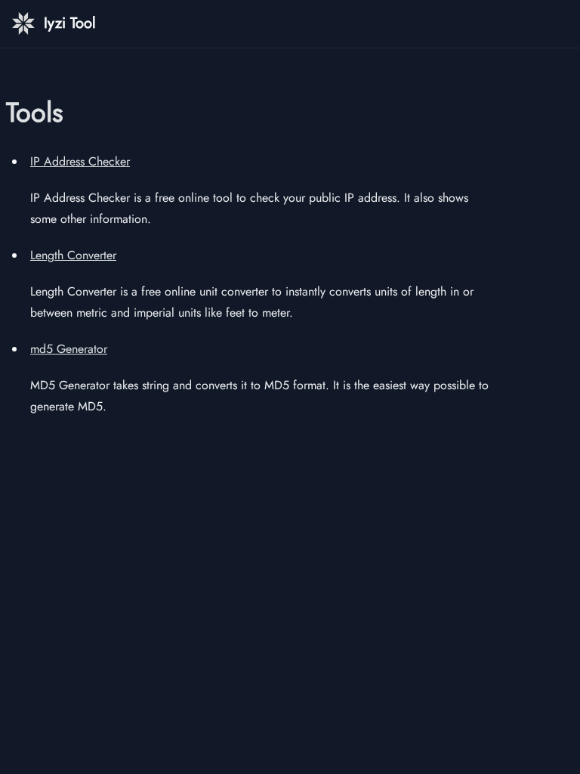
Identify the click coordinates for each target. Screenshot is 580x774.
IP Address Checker (80, 161)
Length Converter (73, 255)
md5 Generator (68, 349)
